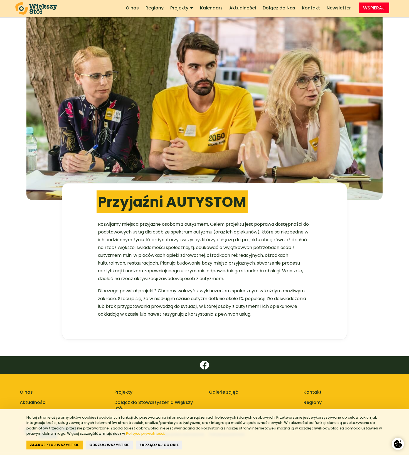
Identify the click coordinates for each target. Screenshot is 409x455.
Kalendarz (211, 8)
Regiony (155, 8)
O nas (132, 8)
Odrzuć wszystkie (109, 445)
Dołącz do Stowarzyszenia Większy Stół (153, 405)
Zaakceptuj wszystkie (54, 445)
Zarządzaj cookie (159, 445)
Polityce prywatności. (145, 433)
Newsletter (339, 8)
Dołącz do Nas (279, 8)
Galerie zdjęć (223, 392)
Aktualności (242, 8)
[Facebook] (204, 365)
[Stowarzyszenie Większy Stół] (38, 8)
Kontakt (311, 8)
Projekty (179, 8)
